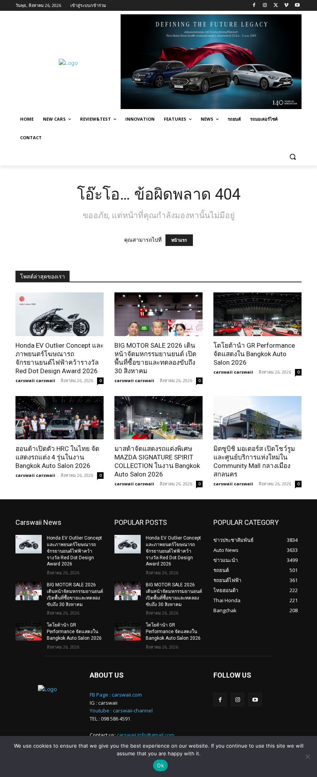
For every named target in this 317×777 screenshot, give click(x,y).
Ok (160, 765)
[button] (292, 156)
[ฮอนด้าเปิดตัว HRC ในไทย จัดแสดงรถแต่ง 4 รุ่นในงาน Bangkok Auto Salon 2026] (59, 418)
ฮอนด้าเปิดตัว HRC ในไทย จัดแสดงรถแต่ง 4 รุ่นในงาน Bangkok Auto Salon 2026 (57, 457)
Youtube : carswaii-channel (121, 710)
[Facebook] (254, 5)
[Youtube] (297, 5)
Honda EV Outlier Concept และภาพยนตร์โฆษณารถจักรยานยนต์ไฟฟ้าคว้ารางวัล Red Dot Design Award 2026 (74, 551)
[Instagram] (265, 5)
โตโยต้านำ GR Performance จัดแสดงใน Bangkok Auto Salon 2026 (254, 354)
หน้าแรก (179, 240)
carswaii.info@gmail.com (145, 734)
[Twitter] (275, 5)
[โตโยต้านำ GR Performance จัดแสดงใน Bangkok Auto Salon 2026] (257, 314)
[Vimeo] (286, 5)
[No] (307, 756)
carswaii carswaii (35, 380)
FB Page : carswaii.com (116, 694)
